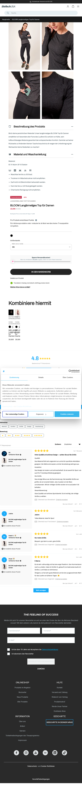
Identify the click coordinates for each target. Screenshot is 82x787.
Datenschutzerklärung (50, 649)
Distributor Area (59, 711)
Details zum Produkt (17, 278)
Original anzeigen (62, 499)
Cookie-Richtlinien (24, 406)
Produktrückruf (59, 702)
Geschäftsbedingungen (41, 779)
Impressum (22, 740)
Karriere (22, 731)
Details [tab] (41, 377)
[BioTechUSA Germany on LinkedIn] (54, 755)
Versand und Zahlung (59, 692)
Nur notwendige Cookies (15, 414)
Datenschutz (7, 406)
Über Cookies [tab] (68, 377)
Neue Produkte (22, 697)
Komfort (13, 426)
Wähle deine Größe (17, 244)
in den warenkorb (41, 272)
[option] (41, 2)
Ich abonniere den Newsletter (23, 654)
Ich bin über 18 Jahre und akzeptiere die (35, 649)
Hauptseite (6, 19)
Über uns (22, 721)
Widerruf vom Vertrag (60, 697)
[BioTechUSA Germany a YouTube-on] (35, 755)
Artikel (22, 726)
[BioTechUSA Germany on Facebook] (16, 755)
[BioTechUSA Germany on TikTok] (64, 755)
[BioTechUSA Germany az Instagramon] (26, 755)
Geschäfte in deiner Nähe (60, 722)
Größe (21, 426)
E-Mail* (12, 640)
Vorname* (47, 631)
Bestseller (22, 692)
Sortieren (58, 444)
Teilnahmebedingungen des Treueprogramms (22, 736)
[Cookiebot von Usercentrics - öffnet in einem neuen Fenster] (70, 371)
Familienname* (14, 631)
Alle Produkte (22, 702)
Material (4, 426)
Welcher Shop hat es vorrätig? (20, 287)
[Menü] (78, 6)
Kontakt (59, 688)
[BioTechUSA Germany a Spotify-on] (45, 755)
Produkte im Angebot (22, 688)
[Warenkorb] (73, 6)
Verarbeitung (39, 426)
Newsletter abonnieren (41, 662)
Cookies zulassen (67, 414)
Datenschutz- (32, 766)
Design (29, 426)
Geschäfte (59, 716)
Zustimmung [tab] (14, 377)
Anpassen (40, 414)
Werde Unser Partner (59, 706)
